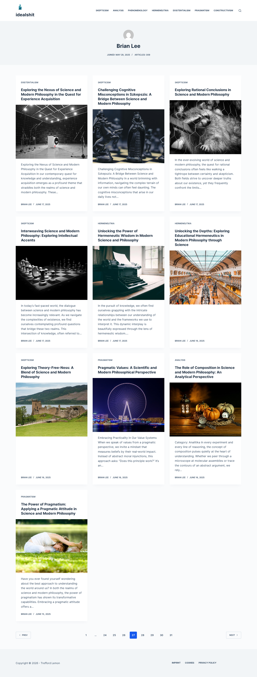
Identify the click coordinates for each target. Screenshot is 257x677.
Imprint (176, 662)
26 (123, 635)
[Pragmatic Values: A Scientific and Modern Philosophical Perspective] (128, 405)
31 (171, 635)
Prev (25, 635)
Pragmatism (202, 10)
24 (104, 635)
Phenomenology (138, 10)
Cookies (189, 662)
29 (152, 635)
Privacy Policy (207, 662)
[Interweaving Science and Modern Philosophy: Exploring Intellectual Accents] (51, 273)
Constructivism (223, 10)
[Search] (240, 10)
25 (114, 635)
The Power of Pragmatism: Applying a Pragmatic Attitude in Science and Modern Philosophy (49, 509)
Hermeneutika (160, 10)
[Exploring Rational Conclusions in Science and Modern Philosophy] (205, 127)
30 (161, 635)
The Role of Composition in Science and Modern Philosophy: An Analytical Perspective (205, 372)
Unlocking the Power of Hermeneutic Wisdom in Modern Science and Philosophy (125, 235)
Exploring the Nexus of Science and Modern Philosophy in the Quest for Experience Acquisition (51, 94)
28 (142, 635)
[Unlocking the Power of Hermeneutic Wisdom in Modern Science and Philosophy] (128, 273)
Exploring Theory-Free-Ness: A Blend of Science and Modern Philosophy (47, 372)
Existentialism (181, 10)
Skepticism (102, 10)
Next (232, 635)
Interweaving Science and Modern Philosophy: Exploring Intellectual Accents (50, 235)
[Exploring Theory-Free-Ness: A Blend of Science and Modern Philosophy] (51, 410)
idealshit (25, 14)
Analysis (118, 10)
